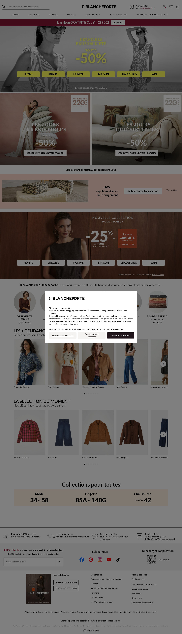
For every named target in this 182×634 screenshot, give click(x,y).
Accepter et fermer (121, 335)
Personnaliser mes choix (63, 335)
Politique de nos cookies (112, 329)
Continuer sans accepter (92, 335)
